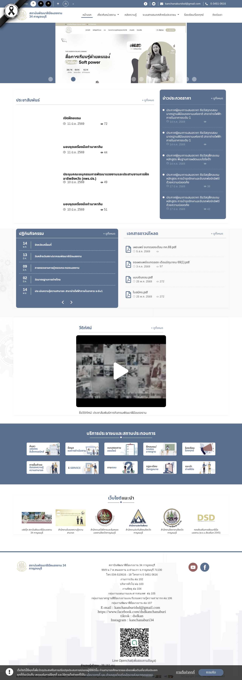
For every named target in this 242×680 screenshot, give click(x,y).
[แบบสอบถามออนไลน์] (121, 449)
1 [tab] (49, 79)
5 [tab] (79, 79)
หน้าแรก (88, 15)
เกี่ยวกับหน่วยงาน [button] (107, 15)
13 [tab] (140, 79)
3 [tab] (64, 79)
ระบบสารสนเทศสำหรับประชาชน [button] (160, 15)
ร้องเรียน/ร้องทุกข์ (194, 15)
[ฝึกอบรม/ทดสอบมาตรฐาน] (159, 449)
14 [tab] (147, 79)
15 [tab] (155, 79)
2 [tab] (57, 79)
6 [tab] (87, 79)
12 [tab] (132, 79)
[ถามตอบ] (121, 467)
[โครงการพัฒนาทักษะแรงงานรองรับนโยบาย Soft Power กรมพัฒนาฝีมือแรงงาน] (121, 53)
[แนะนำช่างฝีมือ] (198, 467)
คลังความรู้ (131, 15)
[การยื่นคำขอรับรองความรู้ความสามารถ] (43, 467)
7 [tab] (94, 79)
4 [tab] (72, 79)
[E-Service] (82, 467)
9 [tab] (110, 79)
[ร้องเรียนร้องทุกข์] (198, 449)
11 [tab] (125, 79)
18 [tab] (178, 79)
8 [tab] (102, 79)
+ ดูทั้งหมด (148, 100)
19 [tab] (185, 79)
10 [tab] (117, 79)
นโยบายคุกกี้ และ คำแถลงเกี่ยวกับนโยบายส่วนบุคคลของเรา (119, 675)
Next (228, 53)
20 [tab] (193, 79)
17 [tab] (170, 79)
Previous (14, 53)
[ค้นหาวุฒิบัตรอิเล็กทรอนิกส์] (43, 449)
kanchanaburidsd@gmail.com (183, 4)
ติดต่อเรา (217, 15)
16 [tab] (162, 79)
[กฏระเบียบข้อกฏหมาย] (159, 467)
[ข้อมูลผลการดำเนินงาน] (82, 449)
